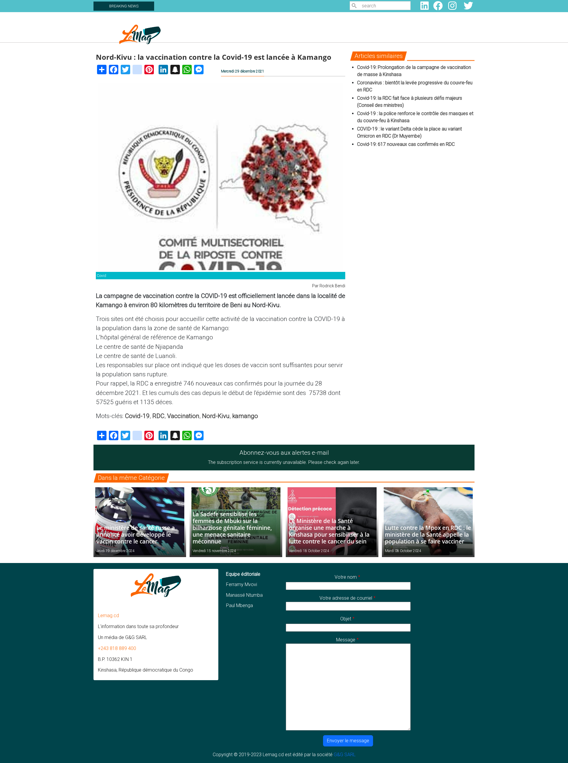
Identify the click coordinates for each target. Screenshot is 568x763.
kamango (245, 416)
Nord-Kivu (216, 416)
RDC (158, 416)
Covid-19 (137, 416)
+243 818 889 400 (117, 648)
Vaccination (183, 416)
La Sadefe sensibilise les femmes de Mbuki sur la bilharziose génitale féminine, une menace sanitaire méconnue (232, 527)
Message (345, 640)
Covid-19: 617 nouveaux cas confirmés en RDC (406, 144)
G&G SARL (345, 754)
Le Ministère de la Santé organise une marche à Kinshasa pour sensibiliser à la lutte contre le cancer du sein (329, 531)
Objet (345, 619)
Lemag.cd (108, 615)
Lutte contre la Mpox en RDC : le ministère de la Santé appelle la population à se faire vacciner (428, 534)
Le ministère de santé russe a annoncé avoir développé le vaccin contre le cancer (135, 534)
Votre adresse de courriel (346, 598)
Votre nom (346, 577)
